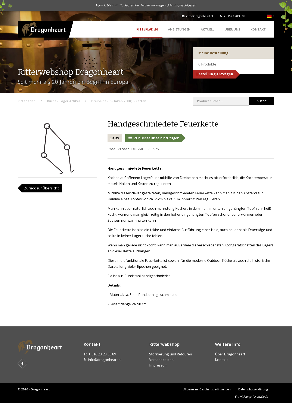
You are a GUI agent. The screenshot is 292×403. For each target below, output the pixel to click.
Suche (262, 101)
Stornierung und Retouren (170, 354)
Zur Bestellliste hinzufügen (156, 138)
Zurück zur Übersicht (41, 188)
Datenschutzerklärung (253, 389)
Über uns (232, 29)
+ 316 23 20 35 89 (234, 16)
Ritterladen (147, 29)
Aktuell (207, 29)
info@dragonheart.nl (199, 16)
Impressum (158, 365)
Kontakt (258, 29)
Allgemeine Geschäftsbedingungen (207, 389)
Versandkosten (161, 359)
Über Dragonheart (230, 354)
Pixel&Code (260, 396)
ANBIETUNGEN (179, 29)
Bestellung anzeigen (214, 74)
